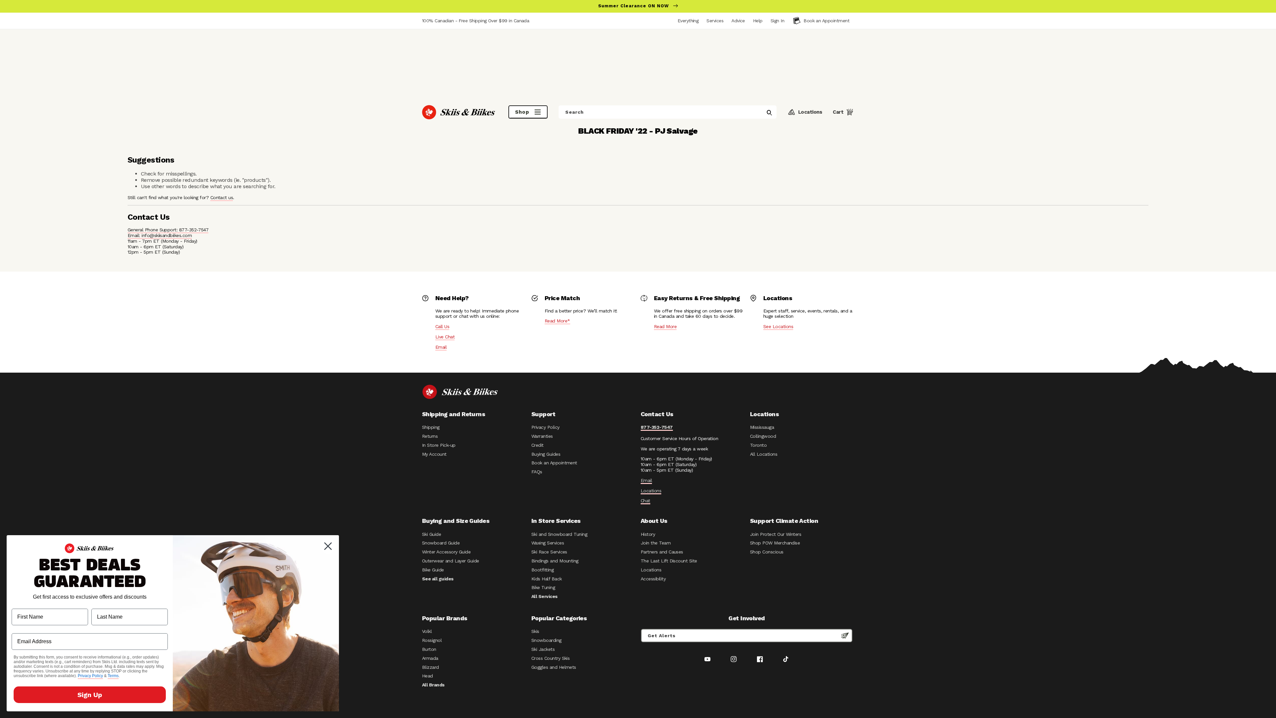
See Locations (778, 326)
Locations (651, 490)
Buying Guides (545, 454)
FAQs (536, 471)
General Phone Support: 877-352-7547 (168, 229)
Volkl (427, 631)
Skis (535, 631)
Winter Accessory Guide (446, 551)
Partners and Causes (662, 551)
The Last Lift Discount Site (669, 560)
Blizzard (430, 667)
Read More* (557, 320)
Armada (430, 658)
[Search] (769, 112)
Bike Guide (433, 569)
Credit (537, 445)
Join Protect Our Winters (775, 534)
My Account (434, 454)
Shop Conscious (767, 551)
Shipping (431, 427)
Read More (665, 326)
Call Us (442, 326)
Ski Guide (431, 534)
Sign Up (89, 695)
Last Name (104, 603)
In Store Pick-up (438, 445)
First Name (25, 603)
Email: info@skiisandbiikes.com (160, 235)
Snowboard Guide (441, 542)
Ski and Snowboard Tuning (559, 534)
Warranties (542, 436)
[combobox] (668, 112)
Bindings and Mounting (555, 560)
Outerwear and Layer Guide (450, 560)
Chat (645, 500)
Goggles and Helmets (553, 667)
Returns (430, 436)
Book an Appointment (554, 462)
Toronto (758, 445)
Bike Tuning (543, 587)
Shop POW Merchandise (775, 542)
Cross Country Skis (550, 658)
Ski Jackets (543, 649)
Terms (113, 675)
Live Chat (445, 336)
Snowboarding (546, 640)
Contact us (221, 197)
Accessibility (653, 578)
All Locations (763, 454)
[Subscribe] (845, 636)
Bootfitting (542, 569)
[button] (777, 20)
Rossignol (432, 640)
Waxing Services (547, 542)
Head (427, 675)
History (648, 534)
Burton (429, 649)
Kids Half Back (546, 578)
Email (441, 347)
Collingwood (763, 436)
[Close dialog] (328, 546)
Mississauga (762, 427)
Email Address (30, 628)
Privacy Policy (545, 427)
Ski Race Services (549, 551)
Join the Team (656, 542)
